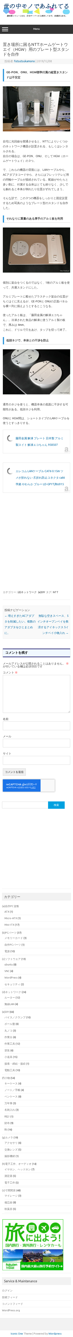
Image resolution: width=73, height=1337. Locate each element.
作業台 (8, 1037)
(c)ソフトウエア (11, 959)
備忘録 (8, 1202)
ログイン (7, 1290)
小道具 (8, 1056)
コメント (10, 672)
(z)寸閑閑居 (9, 1190)
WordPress (11, 977)
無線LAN (9, 1004)
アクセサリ (11, 1142)
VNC (7, 971)
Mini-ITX (9, 924)
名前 (6, 719)
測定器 (8, 1175)
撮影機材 (9, 1156)
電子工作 (9, 1182)
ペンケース (11, 1096)
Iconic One (17, 1333)
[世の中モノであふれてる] (36, 16)
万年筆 (8, 1103)
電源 (7, 951)
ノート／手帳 (12, 1089)
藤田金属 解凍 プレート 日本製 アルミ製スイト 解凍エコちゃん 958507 (39, 441)
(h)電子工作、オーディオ (16, 1163)
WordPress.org (11, 1310)
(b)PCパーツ (9, 932)
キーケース (11, 1083)
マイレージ (11, 1195)
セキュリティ (12, 984)
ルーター (9, 997)
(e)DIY (41, 592)
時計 (7, 1116)
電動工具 (9, 1070)
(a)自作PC (8, 906)
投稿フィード (10, 1297)
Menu (36, 28)
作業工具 (9, 1043)
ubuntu (8, 964)
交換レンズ (11, 1149)
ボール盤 (9, 1023)
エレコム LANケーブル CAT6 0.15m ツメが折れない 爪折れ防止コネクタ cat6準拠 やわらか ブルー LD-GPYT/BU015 (40, 477)
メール (7, 736)
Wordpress (55, 1333)
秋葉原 (8, 1208)
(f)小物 (6, 1077)
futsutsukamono (24, 61)
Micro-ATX (10, 918)
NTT (55, 592)
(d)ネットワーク (27, 592)
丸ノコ (8, 1030)
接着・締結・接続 (15, 1063)
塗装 (7, 1050)
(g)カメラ (7, 1137)
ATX (6, 911)
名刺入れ (9, 1109)
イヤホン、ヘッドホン (17, 1169)
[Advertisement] (36, 543)
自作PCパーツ (12, 944)
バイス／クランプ (15, 1017)
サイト (7, 753)
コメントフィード (12, 1303)
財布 (7, 1123)
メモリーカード (13, 937)
